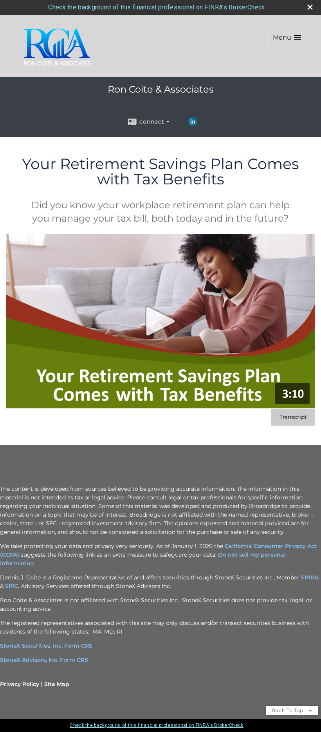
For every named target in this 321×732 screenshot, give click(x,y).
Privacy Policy (19, 684)
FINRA (309, 577)
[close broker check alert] (310, 7)
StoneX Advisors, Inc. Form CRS (44, 659)
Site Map (56, 684)
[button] (287, 37)
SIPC (11, 586)
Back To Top (288, 710)
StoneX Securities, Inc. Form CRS (46, 645)
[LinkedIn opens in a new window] (192, 124)
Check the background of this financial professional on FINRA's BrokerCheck (156, 7)
